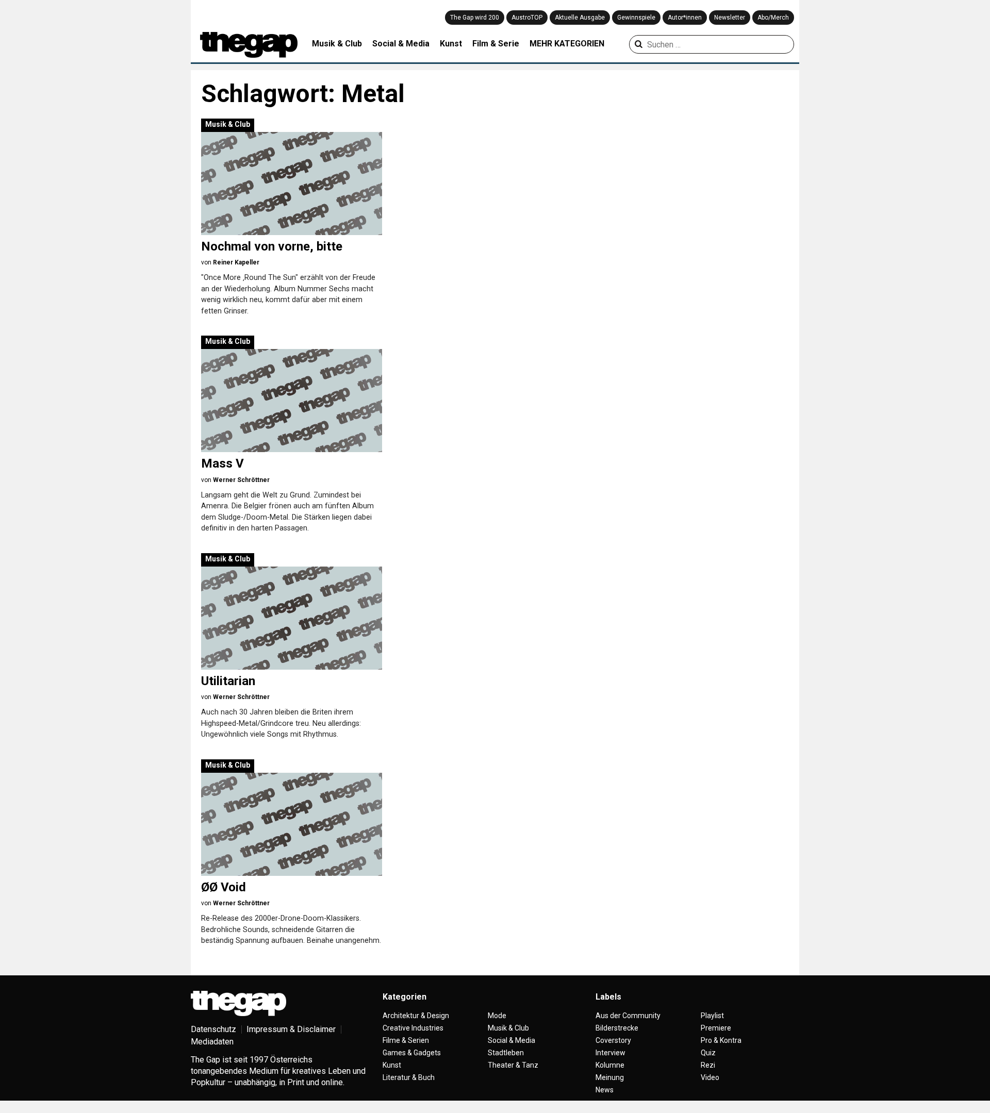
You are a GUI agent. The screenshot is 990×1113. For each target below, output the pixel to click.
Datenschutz (213, 1029)
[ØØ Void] (291, 824)
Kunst (451, 43)
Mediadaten (212, 1041)
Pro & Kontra (721, 1040)
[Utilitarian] (291, 618)
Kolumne (610, 1065)
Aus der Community (628, 1015)
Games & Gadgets (412, 1053)
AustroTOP (527, 17)
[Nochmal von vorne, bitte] (291, 183)
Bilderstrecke (617, 1028)
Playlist (712, 1015)
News (605, 1090)
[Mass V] (291, 400)
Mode (497, 1015)
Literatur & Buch (409, 1077)
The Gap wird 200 (474, 17)
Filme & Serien (406, 1040)
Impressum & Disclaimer (291, 1029)
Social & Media (401, 43)
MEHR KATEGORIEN (567, 43)
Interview (610, 1053)
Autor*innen (685, 17)
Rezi (708, 1065)
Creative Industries (413, 1028)
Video (710, 1077)
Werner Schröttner (241, 480)
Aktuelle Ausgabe (580, 17)
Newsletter (729, 17)
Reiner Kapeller (236, 262)
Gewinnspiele (636, 17)
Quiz (708, 1053)
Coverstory (613, 1040)
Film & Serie (495, 43)
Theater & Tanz (513, 1065)
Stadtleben (506, 1053)
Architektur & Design (416, 1015)
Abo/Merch (773, 17)
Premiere (716, 1028)
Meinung (610, 1077)
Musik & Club (337, 43)
